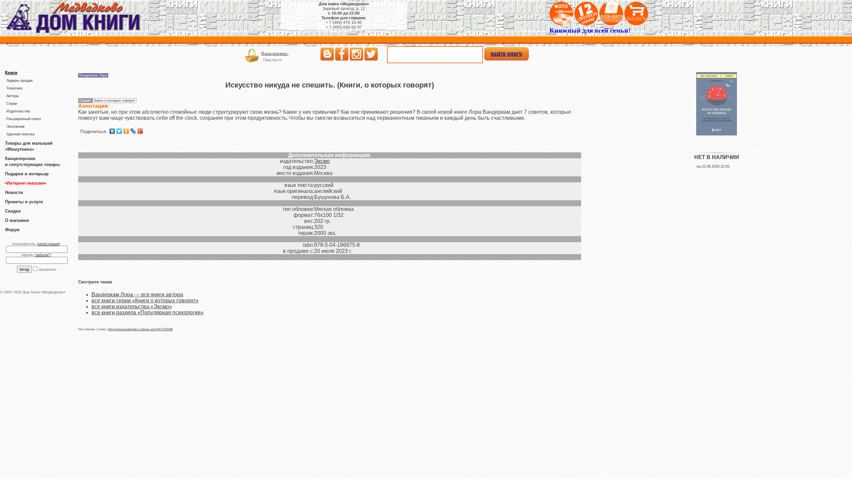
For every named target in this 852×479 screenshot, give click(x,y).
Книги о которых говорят (114, 100)
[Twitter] (119, 131)
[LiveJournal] (133, 131)
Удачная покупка (20, 134)
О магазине (17, 220)
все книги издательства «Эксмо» (132, 306)
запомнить (48, 269)
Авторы (12, 96)
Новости (14, 192)
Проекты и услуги (24, 201)
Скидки (13, 211)
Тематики (14, 88)
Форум (12, 229)
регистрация (48, 244)
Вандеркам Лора (93, 75)
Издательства (18, 111)
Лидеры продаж (19, 80)
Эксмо (322, 161)
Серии (11, 103)
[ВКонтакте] (112, 131)
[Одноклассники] (126, 131)
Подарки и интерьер (27, 173)
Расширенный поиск (23, 119)
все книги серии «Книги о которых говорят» (145, 300)
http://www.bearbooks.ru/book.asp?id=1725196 (140, 329)
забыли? (43, 255)
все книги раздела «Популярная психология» (148, 312)
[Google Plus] (140, 131)
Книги (11, 72)
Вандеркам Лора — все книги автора (137, 294)
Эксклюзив (15, 126)
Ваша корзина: (275, 53)
